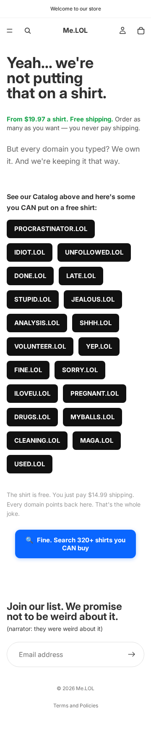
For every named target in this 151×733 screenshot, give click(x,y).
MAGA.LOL (96, 440)
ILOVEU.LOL (32, 393)
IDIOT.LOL (29, 252)
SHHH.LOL (96, 323)
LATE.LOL (81, 276)
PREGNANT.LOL (94, 393)
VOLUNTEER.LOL (40, 346)
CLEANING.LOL (37, 440)
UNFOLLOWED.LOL (94, 252)
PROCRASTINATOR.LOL (50, 229)
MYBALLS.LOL (92, 417)
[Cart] (141, 30)
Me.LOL (85, 688)
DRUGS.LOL (32, 417)
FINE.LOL (28, 370)
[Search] (27, 30)
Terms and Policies (75, 705)
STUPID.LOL (32, 299)
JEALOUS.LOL (93, 299)
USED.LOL (29, 464)
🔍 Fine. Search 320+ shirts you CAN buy (75, 544)
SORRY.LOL (80, 370)
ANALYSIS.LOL (37, 323)
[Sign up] (132, 654)
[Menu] (9, 30)
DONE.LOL (30, 276)
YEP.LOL (99, 346)
